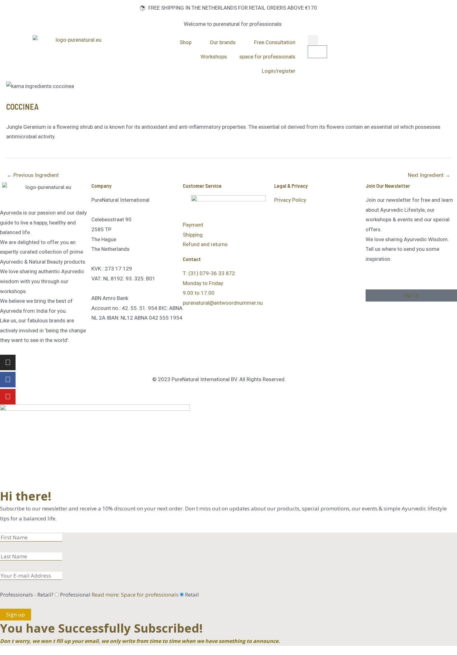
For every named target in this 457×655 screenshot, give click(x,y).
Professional (119, 594)
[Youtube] (8, 396)
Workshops (214, 56)
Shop (186, 42)
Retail (192, 594)
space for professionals (267, 56)
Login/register (278, 71)
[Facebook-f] (8, 379)
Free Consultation (274, 42)
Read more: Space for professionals (135, 594)
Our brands (223, 42)
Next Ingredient (429, 175)
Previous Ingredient (33, 175)
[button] (313, 40)
